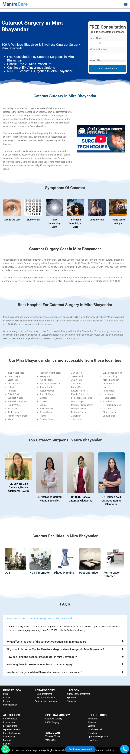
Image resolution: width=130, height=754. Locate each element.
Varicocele (50, 740)
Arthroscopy (9, 736)
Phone (95, 43)
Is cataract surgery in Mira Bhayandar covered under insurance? (44, 672)
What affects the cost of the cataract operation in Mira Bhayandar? (46, 641)
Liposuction (9, 722)
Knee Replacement (12, 733)
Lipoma (7, 743)
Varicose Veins (52, 736)
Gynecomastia (10, 718)
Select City (96, 55)
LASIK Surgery (52, 722)
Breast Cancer (10, 726)
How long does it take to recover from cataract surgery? (40, 664)
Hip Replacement (11, 729)
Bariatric (7, 740)
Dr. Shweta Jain (95, 729)
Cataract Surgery (53, 718)
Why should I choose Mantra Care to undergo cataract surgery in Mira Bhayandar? (55, 649)
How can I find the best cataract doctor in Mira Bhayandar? (41, 656)
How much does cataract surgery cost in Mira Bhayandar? (41, 618)
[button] (125, 4)
